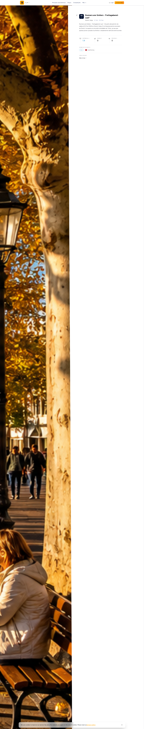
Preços (69, 2)
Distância (85, 38)
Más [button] (83, 2)
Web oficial (82, 58)
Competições (76, 2)
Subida (99, 38)
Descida (114, 38)
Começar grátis (119, 2)
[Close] (122, 725)
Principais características (59, 2)
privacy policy (91, 725)
